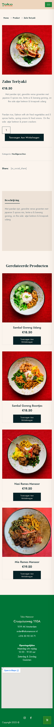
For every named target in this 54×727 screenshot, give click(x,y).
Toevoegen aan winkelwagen (24, 137)
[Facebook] (31, 718)
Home (6, 17)
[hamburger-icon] (48, 4)
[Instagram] (25, 718)
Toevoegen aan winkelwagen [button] (27, 340)
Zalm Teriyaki (29, 17)
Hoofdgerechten (19, 154)
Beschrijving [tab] (12, 200)
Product (16, 17)
